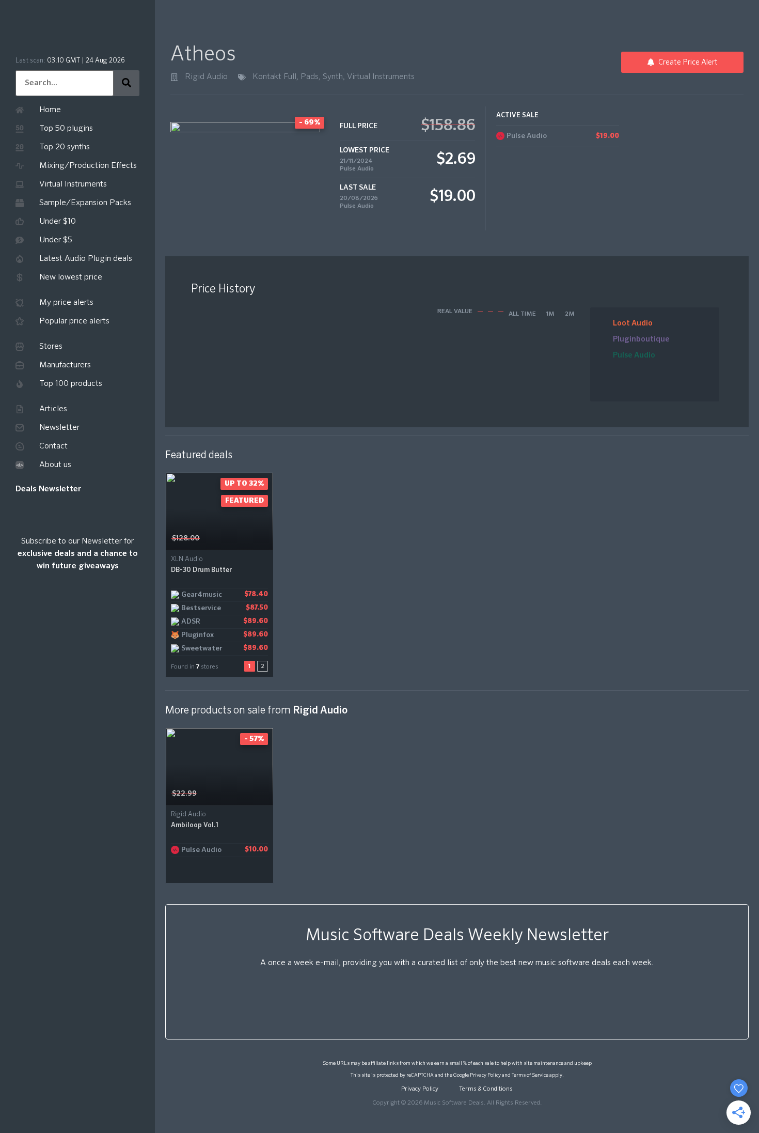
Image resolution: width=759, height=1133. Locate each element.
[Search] (126, 83)
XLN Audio (187, 559)
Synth (333, 77)
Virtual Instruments (381, 77)
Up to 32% (244, 483)
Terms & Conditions (486, 1089)
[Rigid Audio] (174, 77)
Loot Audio (633, 323)
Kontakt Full (274, 77)
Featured (244, 500)
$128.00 (185, 538)
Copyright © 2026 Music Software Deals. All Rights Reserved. (457, 1103)
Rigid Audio (206, 77)
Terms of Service (530, 1075)
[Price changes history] (252, 538)
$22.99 (184, 793)
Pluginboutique (641, 339)
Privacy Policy (485, 1075)
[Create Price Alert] (266, 538)
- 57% (254, 738)
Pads (310, 77)
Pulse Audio (357, 169)
